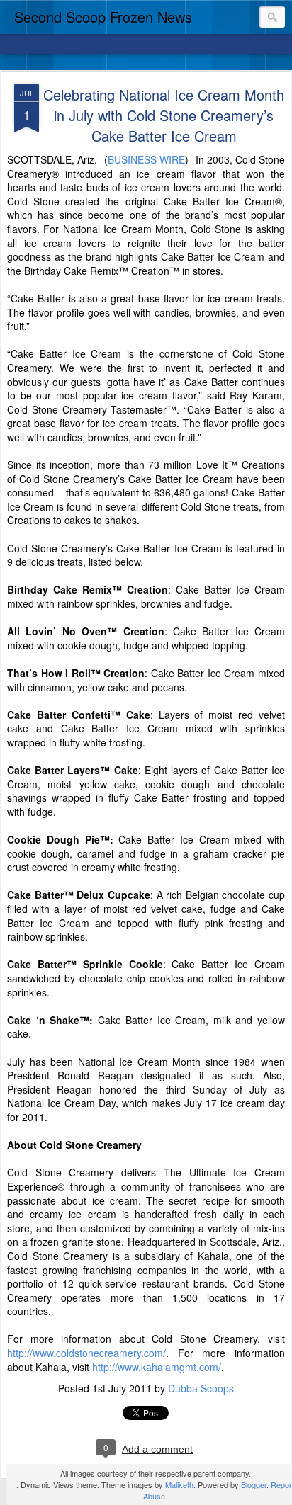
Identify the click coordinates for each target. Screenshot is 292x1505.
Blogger (253, 1484)
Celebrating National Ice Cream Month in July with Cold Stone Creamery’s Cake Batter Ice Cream (163, 115)
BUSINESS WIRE (146, 159)
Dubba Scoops (201, 1388)
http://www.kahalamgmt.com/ (156, 1367)
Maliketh (179, 1484)
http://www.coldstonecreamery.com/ (86, 1353)
